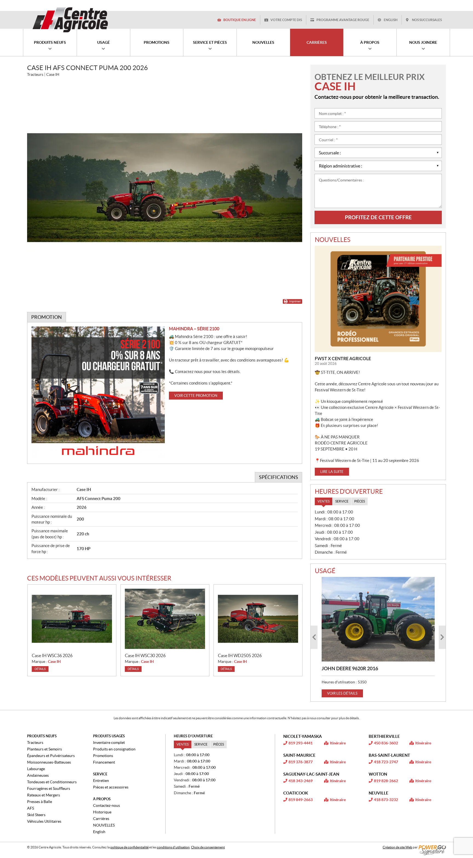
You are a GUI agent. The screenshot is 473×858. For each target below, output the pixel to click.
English (390, 20)
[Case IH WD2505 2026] (258, 619)
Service (100, 774)
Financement (104, 762)
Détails (40, 669)
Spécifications (278, 477)
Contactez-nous (106, 805)
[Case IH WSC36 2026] (72, 619)
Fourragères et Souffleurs (48, 788)
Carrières (101, 818)
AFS (30, 808)
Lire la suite (332, 472)
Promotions (103, 755)
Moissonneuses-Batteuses (49, 762)
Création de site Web (397, 847)
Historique (102, 812)
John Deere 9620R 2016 (350, 668)
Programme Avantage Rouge (342, 20)
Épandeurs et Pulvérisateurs (51, 755)
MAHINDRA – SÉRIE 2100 (194, 328)
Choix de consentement (208, 847)
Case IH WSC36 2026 (52, 655)
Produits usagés (109, 736)
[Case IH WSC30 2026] (165, 619)
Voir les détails (342, 693)
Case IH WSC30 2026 (145, 655)
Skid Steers (36, 815)
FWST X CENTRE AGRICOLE (343, 358)
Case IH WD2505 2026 (240, 655)
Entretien (101, 780)
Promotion (46, 317)
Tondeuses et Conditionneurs (52, 782)
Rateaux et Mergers (43, 795)
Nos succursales (427, 20)
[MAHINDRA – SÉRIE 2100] (98, 393)
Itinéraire (338, 743)
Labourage (36, 769)
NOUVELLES (104, 825)
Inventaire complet (109, 742)
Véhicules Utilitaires (44, 821)
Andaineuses (38, 775)
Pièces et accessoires (110, 787)
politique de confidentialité (129, 847)
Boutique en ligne (239, 20)
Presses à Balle (39, 801)
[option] (378, 637)
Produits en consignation (114, 749)
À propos (102, 799)
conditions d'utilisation (173, 847)
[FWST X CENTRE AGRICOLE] (378, 299)
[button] (314, 637)
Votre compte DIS (286, 20)
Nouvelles (332, 239)
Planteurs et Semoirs (44, 749)
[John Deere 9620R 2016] (378, 619)
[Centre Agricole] (70, 19)
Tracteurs (35, 742)
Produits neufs (42, 736)
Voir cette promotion (195, 396)
